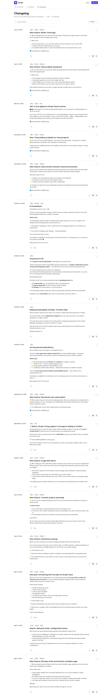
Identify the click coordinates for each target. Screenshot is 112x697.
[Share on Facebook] (93, 56)
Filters (93, 21)
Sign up (94, 2)
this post (52, 439)
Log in (88, 2)
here (47, 51)
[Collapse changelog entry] (96, 30)
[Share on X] (96, 56)
